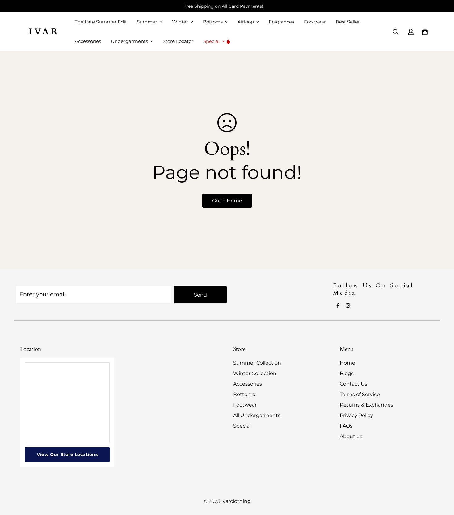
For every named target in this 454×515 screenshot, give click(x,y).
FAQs (346, 426)
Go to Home (227, 201)
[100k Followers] (348, 305)
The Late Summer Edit (101, 22)
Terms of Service (360, 394)
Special (211, 41)
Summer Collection (257, 363)
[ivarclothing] (42, 31)
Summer (147, 22)
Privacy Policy (356, 415)
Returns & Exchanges (366, 405)
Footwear (315, 22)
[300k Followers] (338, 305)
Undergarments (129, 41)
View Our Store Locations (67, 454)
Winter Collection (254, 373)
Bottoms (213, 22)
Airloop (246, 22)
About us (351, 436)
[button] (425, 32)
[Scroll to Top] (442, 481)
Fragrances (281, 22)
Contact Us (353, 384)
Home (347, 363)
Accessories (88, 41)
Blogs (347, 373)
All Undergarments (256, 415)
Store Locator (178, 41)
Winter (180, 22)
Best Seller (348, 22)
